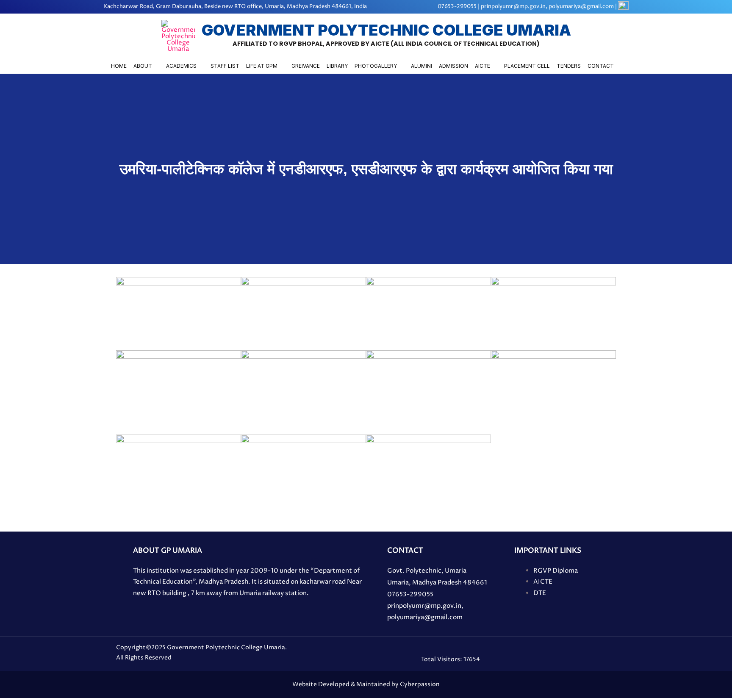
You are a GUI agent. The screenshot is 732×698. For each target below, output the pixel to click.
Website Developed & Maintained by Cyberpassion (366, 684)
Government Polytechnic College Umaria (386, 30)
